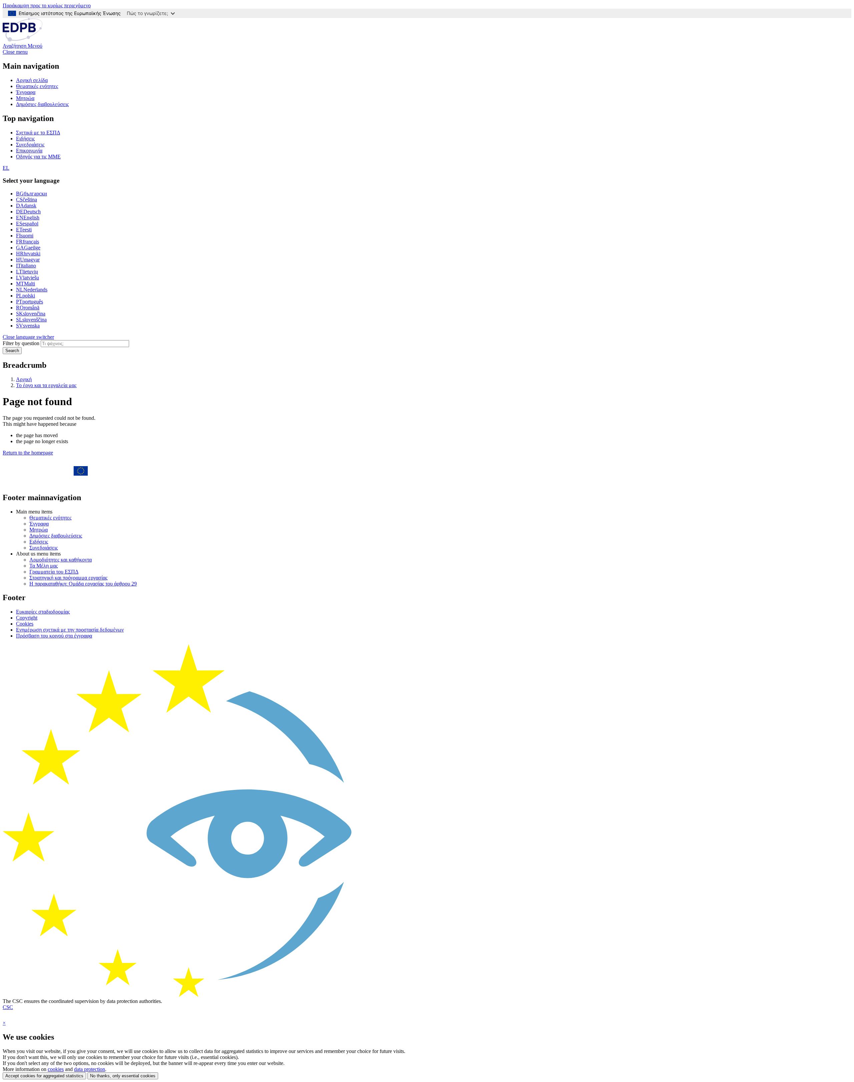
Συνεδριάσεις (30, 144)
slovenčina (30, 313)
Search (12, 350)
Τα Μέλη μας (43, 566)
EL (6, 168)
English (27, 217)
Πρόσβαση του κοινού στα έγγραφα (54, 636)
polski (25, 295)
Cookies (24, 624)
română (27, 307)
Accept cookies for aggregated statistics (44, 1075)
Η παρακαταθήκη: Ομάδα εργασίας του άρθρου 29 (83, 584)
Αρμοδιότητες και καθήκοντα (60, 560)
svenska (28, 325)
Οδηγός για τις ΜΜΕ (38, 156)
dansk (26, 205)
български (31, 193)
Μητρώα (25, 98)
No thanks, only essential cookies (122, 1075)
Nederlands (31, 289)
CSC (8, 1007)
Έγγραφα (25, 92)
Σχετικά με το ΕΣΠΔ (38, 132)
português (29, 301)
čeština (26, 199)
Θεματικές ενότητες (37, 86)
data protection (89, 1069)
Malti (25, 283)
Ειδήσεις (25, 138)
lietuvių (27, 271)
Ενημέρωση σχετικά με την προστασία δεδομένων (70, 630)
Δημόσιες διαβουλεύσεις (42, 104)
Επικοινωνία (29, 150)
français (27, 241)
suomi (24, 235)
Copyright (26, 618)
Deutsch (28, 211)
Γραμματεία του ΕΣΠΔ (53, 572)
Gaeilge (28, 247)
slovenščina (31, 319)
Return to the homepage (28, 452)
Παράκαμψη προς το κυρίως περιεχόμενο (47, 5)
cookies (56, 1069)
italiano (26, 265)
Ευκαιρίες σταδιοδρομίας (43, 612)
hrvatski (28, 253)
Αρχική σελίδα (32, 80)
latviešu (27, 277)
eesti (24, 229)
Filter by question (21, 343)
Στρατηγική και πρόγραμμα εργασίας (68, 578)
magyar (28, 259)
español (27, 223)
